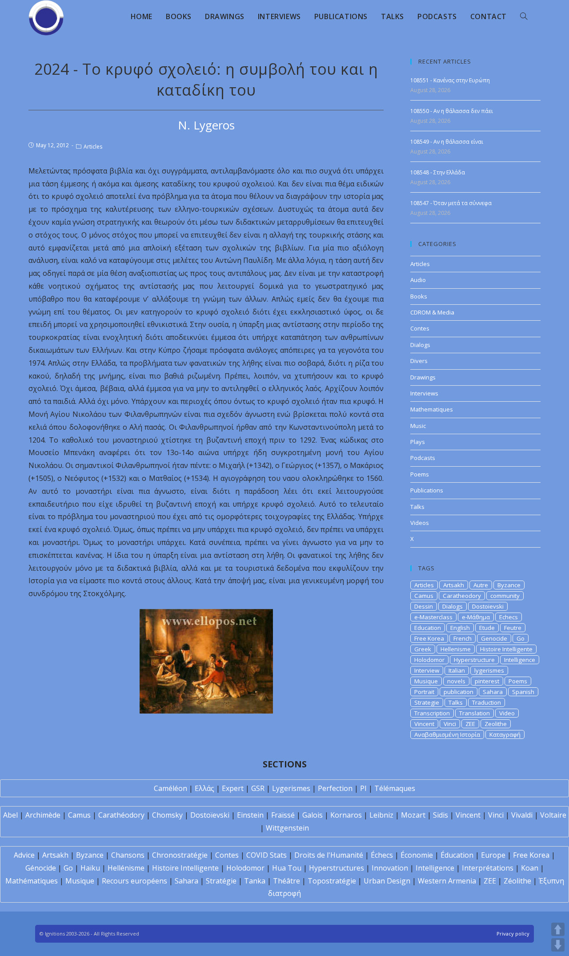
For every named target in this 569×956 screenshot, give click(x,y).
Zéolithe (517, 881)
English (460, 628)
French (462, 638)
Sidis (440, 815)
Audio (418, 280)
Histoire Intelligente (506, 649)
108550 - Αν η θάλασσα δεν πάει (451, 111)
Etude (487, 628)
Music (418, 426)
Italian (457, 670)
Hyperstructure (474, 660)
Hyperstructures (336, 868)
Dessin (423, 606)
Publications (426, 490)
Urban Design (387, 881)
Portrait (424, 692)
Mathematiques (431, 409)
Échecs (382, 855)
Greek (422, 649)
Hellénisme (126, 868)
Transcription (432, 713)
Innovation (390, 868)
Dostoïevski (209, 815)
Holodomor (429, 660)
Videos (419, 523)
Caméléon (170, 788)
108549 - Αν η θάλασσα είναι (446, 141)
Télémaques (394, 788)
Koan (529, 868)
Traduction (486, 702)
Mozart (413, 815)
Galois (312, 815)
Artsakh (453, 585)
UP (558, 929)
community (505, 596)
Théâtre (286, 881)
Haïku (90, 868)
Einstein (250, 815)
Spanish (523, 692)
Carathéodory (121, 815)
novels (456, 681)
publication (458, 692)
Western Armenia (447, 881)
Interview (426, 670)
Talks (417, 507)
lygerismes (489, 670)
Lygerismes (291, 788)
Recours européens (134, 881)
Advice (24, 855)
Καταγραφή (505, 734)
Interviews (424, 393)
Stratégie (221, 881)
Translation (474, 713)
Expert (233, 788)
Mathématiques (31, 881)
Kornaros (346, 815)
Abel (10, 815)
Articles (93, 146)
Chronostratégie (180, 855)
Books (418, 296)
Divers (419, 361)
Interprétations (487, 868)
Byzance (509, 585)
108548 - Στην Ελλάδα (437, 172)
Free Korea (429, 638)
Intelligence (519, 660)
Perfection (335, 788)
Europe (493, 855)
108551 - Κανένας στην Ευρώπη (450, 80)
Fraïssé (283, 815)
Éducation (457, 855)
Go (521, 638)
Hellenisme (456, 649)
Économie (417, 855)
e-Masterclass (433, 617)
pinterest (487, 681)
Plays (417, 442)
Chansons (127, 855)
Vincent (424, 724)
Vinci (450, 724)
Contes (419, 328)
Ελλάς (204, 788)
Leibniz (381, 815)
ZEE (470, 724)
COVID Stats (266, 855)
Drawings (423, 377)
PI (363, 788)
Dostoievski (488, 606)
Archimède (42, 815)
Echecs (508, 617)
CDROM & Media (432, 312)
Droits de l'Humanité (328, 855)
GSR (257, 788)
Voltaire (553, 815)
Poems (419, 474)
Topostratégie (332, 881)
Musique (426, 681)
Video (507, 713)
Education (427, 628)
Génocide (40, 868)
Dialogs (420, 345)
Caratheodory (462, 596)
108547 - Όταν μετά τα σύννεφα (451, 203)
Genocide (494, 638)
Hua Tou (286, 868)
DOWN (558, 945)
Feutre (512, 628)
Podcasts (422, 458)
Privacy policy (513, 933)
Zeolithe (496, 724)
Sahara (493, 692)
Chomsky (167, 815)
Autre (480, 585)
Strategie (426, 702)
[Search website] (523, 16)
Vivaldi (522, 815)
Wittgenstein (287, 828)
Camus (423, 596)
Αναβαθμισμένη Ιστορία (447, 734)
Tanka (254, 881)
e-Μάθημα (476, 617)
